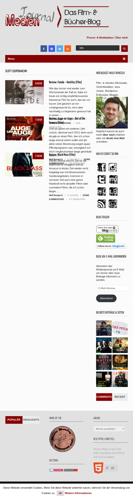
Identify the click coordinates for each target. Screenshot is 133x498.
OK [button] (60, 493)
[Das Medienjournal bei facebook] (101, 171)
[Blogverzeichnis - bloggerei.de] (56, 470)
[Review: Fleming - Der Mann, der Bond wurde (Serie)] (104, 345)
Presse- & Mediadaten (100, 37)
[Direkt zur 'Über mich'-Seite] (112, 127)
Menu (11, 58)
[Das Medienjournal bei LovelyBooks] (113, 196)
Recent (119, 396)
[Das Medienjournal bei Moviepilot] (113, 183)
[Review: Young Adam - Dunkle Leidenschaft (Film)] (120, 363)
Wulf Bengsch (56, 195)
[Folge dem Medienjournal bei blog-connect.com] (107, 232)
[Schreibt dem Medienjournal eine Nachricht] (112, 208)
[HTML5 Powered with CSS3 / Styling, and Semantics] (107, 472)
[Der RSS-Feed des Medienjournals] (101, 208)
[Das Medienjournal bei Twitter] (101, 183)
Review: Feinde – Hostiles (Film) (65, 82)
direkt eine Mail (115, 138)
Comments (104, 396)
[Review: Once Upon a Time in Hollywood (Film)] (120, 345)
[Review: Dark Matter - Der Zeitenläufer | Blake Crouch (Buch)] (104, 363)
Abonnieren (106, 298)
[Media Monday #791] (120, 328)
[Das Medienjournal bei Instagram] (112, 171)
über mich (109, 134)
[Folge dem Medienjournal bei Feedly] (105, 241)
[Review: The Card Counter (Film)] (120, 380)
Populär (13, 419)
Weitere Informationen (78, 493)
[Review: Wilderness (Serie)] (104, 328)
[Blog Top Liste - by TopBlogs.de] (71, 470)
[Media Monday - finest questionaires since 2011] (62, 451)
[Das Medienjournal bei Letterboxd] (101, 196)
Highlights (31, 419)
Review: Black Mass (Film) (62, 154)
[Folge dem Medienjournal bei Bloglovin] (111, 247)
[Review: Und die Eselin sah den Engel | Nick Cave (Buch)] (104, 380)
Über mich (121, 37)
